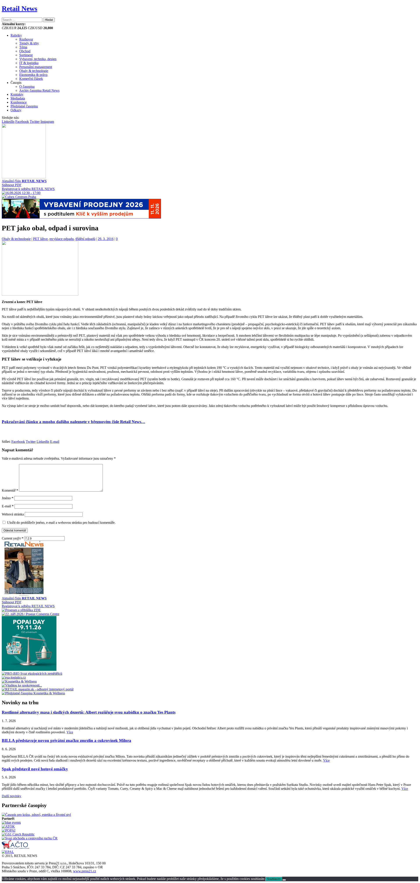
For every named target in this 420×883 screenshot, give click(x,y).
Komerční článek (31, 79)
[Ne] (284, 880)
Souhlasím (274, 879)
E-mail (8, 506)
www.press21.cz (84, 871)
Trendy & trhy (29, 43)
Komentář (10, 490)
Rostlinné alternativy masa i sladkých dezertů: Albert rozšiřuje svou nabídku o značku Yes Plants (88, 712)
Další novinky (11, 796)
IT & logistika (28, 63)
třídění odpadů (85, 239)
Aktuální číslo (24, 181)
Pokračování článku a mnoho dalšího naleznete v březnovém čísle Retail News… (73, 421)
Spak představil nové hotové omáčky (35, 769)
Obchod (24, 51)
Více (69, 732)
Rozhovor (26, 39)
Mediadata (17, 98)
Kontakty (16, 94)
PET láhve (40, 239)
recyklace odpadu (61, 239)
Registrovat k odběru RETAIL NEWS (28, 189)
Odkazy (15, 110)
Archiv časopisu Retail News (39, 90)
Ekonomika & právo (33, 75)
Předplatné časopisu (24, 106)
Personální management (35, 67)
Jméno (7, 498)
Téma (23, 47)
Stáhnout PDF (11, 185)
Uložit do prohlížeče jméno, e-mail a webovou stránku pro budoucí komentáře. (61, 522)
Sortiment (26, 55)
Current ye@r (12, 538)
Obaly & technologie (33, 71)
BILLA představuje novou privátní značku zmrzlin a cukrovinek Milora (66, 740)
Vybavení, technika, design (37, 59)
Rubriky (16, 35)
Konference (18, 102)
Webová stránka (13, 514)
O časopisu (27, 86)
